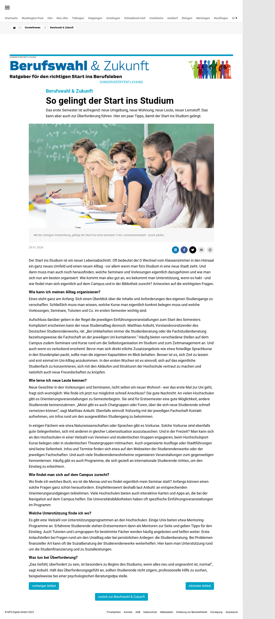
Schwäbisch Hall (134, 18)
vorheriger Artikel (44, 586)
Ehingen (187, 18)
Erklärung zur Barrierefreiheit (191, 612)
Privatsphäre (114, 612)
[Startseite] (14, 27)
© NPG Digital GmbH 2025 (19, 612)
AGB (137, 612)
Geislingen (113, 18)
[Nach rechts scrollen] (235, 18)
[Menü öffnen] (7, 8)
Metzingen (203, 18)
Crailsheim (156, 18)
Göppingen (95, 18)
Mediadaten (166, 612)
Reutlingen (221, 18)
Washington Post (32, 18)
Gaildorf (172, 18)
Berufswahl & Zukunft (69, 91)
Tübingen (78, 18)
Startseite (11, 18)
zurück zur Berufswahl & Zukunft (121, 597)
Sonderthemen (32, 27)
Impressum (232, 612)
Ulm (50, 18)
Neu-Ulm (62, 18)
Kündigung (216, 612)
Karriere (128, 612)
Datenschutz (150, 612)
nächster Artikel (200, 586)
